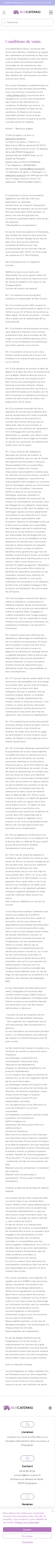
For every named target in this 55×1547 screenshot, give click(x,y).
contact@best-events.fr (32, 168)
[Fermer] (50, 1512)
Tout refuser (27, 1536)
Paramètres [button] (27, 1541)
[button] (4, 12)
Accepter (27, 1529)
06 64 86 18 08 (27, 1471)
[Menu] (51, 12)
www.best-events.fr (15, 138)
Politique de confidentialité (27, 1522)
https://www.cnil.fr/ (16, 95)
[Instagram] (50, 1408)
